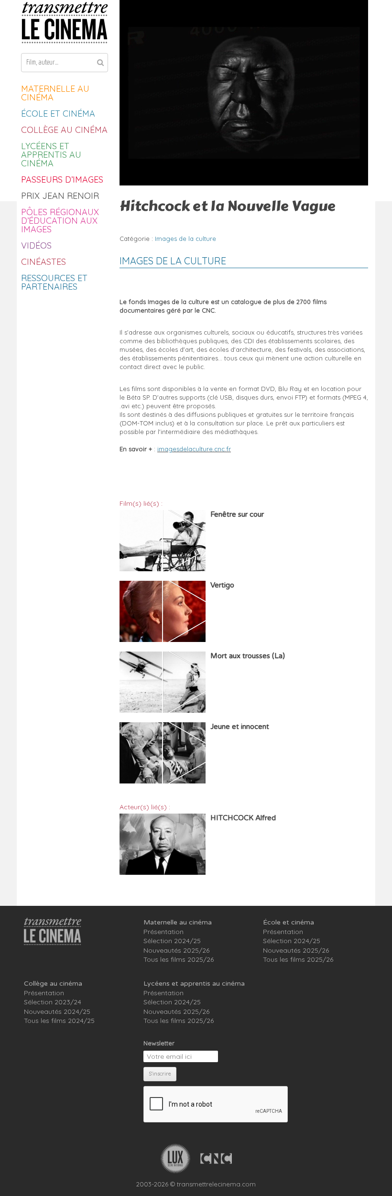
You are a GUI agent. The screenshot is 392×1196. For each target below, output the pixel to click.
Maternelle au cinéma (55, 93)
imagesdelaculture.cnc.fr (194, 449)
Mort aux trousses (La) (247, 656)
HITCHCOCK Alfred (243, 818)
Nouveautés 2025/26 (176, 950)
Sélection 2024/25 (172, 940)
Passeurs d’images (62, 179)
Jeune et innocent (239, 726)
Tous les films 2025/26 (178, 959)
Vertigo (222, 585)
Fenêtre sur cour (237, 514)
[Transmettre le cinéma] (64, 22)
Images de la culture (185, 238)
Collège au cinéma (64, 129)
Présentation (163, 931)
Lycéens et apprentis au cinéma (51, 155)
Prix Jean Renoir (60, 195)
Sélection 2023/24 (52, 1002)
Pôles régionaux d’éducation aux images (60, 221)
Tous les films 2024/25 (59, 1020)
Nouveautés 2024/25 (57, 1011)
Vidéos (36, 245)
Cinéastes (43, 261)
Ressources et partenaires (54, 282)
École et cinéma (58, 113)
